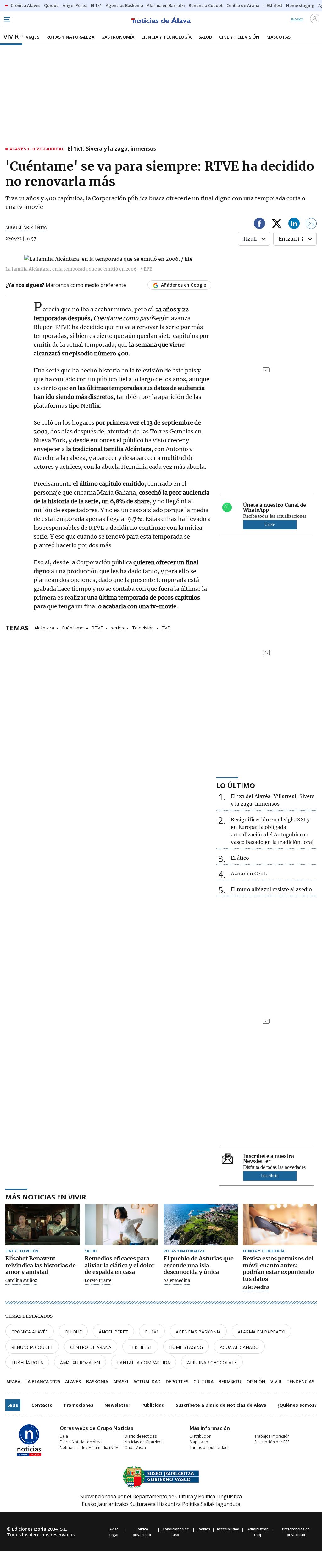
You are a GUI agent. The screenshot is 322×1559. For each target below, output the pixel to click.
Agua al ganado (239, 1347)
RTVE (97, 627)
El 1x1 (152, 1332)
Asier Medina (177, 1280)
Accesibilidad (228, 1529)
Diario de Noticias (141, 1436)
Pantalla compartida (143, 1363)
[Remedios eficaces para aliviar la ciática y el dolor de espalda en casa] (122, 1225)
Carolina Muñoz (21, 1280)
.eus (13, 1405)
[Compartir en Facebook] (259, 224)
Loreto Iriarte (98, 1280)
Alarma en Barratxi (261, 1332)
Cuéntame (73, 627)
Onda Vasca (135, 1447)
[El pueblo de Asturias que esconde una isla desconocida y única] (201, 1225)
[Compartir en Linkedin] (294, 224)
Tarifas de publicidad (209, 1447)
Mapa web (199, 1441)
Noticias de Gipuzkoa (144, 1441)
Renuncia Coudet (32, 1347)
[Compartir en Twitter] (276, 224)
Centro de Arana (90, 1347)
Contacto (42, 1405)
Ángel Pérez (113, 1332)
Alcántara (44, 627)
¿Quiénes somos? (297, 1405)
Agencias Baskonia (198, 1332)
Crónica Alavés (29, 1332)
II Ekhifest (140, 1347)
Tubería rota (27, 1363)
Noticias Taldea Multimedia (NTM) (89, 1447)
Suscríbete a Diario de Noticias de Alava (221, 1405)
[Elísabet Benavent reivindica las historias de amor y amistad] (42, 1225)
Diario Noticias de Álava (81, 1441)
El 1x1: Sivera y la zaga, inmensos (112, 149)
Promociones (78, 1405)
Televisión (143, 627)
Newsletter (117, 1405)
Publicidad (152, 1405)
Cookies (203, 1529)
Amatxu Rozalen (80, 1363)
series (117, 627)
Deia (64, 1436)
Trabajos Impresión (272, 1436)
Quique (73, 1332)
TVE (165, 627)
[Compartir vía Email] (311, 224)
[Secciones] (7, 19)
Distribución (200, 1436)
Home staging (186, 1347)
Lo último (235, 785)
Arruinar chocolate (212, 1363)
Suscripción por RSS (271, 1441)
